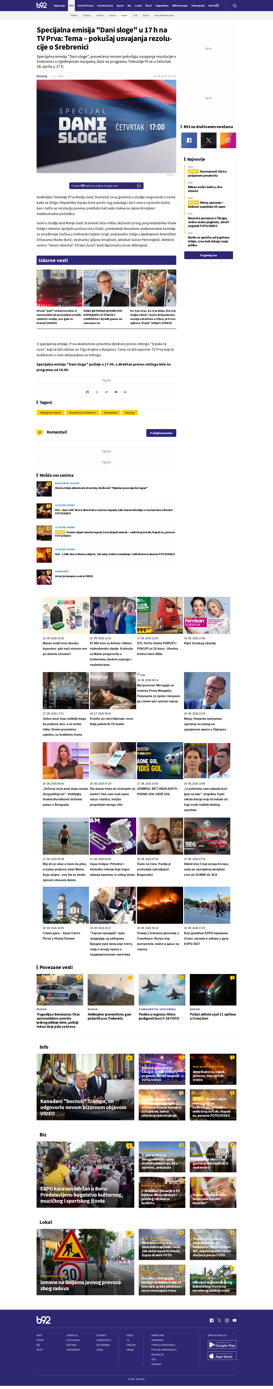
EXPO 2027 (47, 1182)
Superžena (73, 1349)
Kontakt (157, 1364)
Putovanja (73, 1340)
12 (49, 550)
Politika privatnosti (164, 1349)
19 (232, 1180)
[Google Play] (222, 1345)
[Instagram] (228, 140)
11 (49, 528)
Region (42, 76)
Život (40, 1349)
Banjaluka (111, 412)
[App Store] (222, 1356)
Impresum (157, 1340)
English (131, 1345)
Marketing (158, 1335)
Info (39, 1335)
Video (129, 1335)
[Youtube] (234, 1320)
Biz (38, 1345)
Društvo (147, 1094)
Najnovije (59, 5)
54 (49, 572)
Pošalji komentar (161, 433)
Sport (40, 1340)
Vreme (130, 1349)
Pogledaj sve (208, 255)
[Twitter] (209, 140)
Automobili (103, 1345)
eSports (102, 1335)
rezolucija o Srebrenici (83, 412)
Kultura (71, 1345)
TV (127, 1340)
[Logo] (42, 5)
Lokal (100, 1349)
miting (130, 412)
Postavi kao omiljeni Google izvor (95, 185)
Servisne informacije (157, 1237)
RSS (154, 1359)
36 (49, 483)
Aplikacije (158, 1354)
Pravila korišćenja (163, 1345)
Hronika (198, 1233)
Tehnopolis (104, 1340)
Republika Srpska (51, 412)
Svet (43, 1095)
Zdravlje (72, 1335)
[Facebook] (189, 140)
